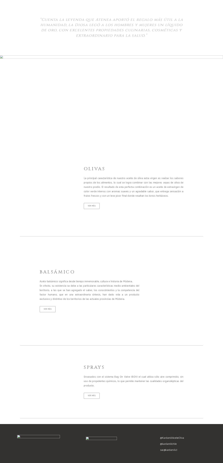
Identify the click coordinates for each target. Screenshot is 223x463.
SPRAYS (94, 367)
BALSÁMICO (57, 272)
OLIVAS (94, 169)
